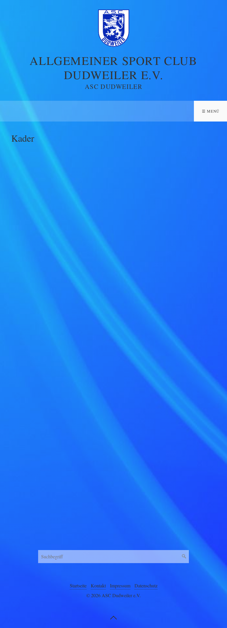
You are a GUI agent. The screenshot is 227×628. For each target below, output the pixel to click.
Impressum (120, 585)
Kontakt (98, 585)
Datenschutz (146, 585)
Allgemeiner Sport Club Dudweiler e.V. (113, 67)
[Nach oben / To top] (113, 617)
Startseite (78, 585)
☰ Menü (211, 111)
